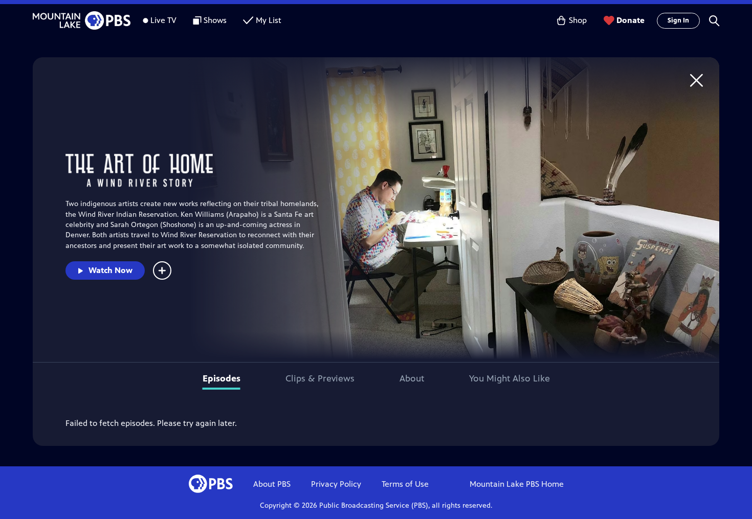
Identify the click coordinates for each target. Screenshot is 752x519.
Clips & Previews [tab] (320, 378)
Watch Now (110, 270)
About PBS (272, 484)
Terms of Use (405, 484)
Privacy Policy (336, 484)
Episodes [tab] (221, 378)
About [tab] (412, 378)
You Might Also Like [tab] (509, 378)
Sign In (678, 20)
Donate (630, 20)
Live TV (163, 20)
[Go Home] (696, 80)
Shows (215, 20)
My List (268, 20)
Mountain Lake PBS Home (517, 484)
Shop (578, 20)
